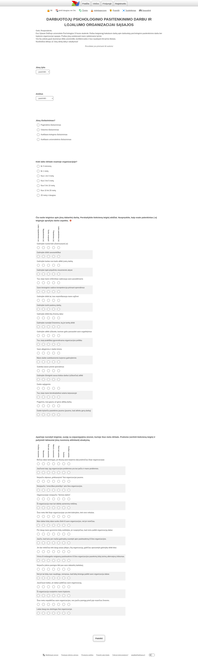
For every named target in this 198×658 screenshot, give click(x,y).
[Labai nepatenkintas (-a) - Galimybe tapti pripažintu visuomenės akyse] (38, 274)
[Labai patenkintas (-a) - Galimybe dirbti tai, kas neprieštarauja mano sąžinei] (58, 300)
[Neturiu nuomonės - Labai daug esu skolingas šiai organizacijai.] (53, 613)
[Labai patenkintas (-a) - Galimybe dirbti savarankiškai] (58, 256)
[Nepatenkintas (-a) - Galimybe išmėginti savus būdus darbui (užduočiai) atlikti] (43, 379)
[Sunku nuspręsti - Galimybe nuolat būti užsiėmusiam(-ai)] (48, 247)
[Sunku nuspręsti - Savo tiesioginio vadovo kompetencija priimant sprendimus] (48, 291)
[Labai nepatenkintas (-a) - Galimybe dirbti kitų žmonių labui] (38, 317)
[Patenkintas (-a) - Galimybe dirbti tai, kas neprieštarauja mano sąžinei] (53, 300)
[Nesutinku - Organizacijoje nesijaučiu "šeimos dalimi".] (43, 498)
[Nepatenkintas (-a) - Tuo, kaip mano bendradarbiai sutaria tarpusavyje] (43, 397)
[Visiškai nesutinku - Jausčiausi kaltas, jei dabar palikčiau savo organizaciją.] (38, 586)
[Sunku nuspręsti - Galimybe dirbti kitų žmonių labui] (48, 317)
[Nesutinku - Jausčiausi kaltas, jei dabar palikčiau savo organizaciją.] (43, 586)
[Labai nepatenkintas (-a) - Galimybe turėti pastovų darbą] (38, 309)
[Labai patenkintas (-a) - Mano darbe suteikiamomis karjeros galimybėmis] (58, 361)
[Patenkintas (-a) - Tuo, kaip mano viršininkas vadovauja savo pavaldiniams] (53, 282)
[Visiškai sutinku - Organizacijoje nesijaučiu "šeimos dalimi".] (68, 498)
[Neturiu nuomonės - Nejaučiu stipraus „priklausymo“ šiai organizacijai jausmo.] (53, 481)
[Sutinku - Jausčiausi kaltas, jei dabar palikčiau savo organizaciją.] (63, 586)
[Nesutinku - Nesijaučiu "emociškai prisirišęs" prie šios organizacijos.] (43, 490)
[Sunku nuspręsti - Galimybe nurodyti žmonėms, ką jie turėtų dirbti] (48, 326)
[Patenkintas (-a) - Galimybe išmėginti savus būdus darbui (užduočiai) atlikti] (53, 379)
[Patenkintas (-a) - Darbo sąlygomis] (53, 388)
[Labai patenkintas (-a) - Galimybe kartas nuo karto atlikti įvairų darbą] (58, 265)
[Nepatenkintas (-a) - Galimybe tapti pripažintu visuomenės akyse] (43, 274)
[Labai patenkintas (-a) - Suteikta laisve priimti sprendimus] (58, 370)
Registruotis (120, 4)
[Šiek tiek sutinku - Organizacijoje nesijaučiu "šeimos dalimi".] (58, 498)
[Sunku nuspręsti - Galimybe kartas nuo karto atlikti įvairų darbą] (48, 265)
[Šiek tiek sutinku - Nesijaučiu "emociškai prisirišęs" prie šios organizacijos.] (58, 490)
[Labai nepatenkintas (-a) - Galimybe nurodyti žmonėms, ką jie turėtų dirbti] (38, 326)
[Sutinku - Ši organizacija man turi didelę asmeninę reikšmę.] (63, 507)
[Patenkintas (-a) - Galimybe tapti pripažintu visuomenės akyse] (53, 274)
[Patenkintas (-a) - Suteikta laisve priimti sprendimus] (53, 370)
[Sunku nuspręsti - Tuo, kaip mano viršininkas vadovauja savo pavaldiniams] (48, 282)
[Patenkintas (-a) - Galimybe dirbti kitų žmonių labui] (53, 317)
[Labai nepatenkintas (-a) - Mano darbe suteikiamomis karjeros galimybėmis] (38, 361)
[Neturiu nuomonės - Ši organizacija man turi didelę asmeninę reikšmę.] (53, 507)
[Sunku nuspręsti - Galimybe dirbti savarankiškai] (48, 256)
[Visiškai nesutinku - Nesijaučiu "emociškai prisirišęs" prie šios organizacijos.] (38, 490)
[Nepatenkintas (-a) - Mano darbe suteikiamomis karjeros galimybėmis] (43, 361)
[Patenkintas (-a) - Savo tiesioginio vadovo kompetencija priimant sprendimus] (53, 291)
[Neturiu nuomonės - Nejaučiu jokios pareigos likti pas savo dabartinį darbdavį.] (53, 569)
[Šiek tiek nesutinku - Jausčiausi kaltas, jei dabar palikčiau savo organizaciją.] (48, 586)
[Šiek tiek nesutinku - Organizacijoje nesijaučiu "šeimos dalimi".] (48, 498)
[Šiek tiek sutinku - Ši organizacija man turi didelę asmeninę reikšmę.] (58, 507)
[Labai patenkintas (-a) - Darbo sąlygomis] (58, 388)
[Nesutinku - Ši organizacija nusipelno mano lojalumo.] (43, 595)
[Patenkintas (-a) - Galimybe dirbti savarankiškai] (53, 256)
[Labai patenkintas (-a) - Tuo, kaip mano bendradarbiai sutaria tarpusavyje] (58, 397)
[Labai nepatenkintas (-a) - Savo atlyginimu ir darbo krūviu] (38, 353)
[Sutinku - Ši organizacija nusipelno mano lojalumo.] (63, 595)
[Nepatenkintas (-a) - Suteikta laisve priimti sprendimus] (43, 370)
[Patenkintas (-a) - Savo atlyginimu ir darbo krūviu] (53, 353)
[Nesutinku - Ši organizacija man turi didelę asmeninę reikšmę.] (43, 507)
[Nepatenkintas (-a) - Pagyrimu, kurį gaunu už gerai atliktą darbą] (43, 405)
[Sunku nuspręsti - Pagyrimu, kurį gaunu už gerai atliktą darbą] (48, 405)
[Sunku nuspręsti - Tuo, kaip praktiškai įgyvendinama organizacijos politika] (48, 344)
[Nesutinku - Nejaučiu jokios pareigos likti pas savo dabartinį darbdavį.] (43, 569)
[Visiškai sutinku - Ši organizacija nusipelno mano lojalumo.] (68, 595)
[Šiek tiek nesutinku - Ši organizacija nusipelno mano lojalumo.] (48, 595)
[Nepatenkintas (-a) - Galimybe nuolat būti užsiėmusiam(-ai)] (43, 247)
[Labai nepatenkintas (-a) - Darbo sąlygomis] (38, 388)
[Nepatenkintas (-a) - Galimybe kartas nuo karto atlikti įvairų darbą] (43, 265)
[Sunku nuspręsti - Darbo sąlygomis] (48, 388)
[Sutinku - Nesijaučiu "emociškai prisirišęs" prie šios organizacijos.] (63, 490)
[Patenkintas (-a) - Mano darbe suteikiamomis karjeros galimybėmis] (53, 361)
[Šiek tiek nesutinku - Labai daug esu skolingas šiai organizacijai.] (48, 613)
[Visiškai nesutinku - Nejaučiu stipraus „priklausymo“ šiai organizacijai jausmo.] (38, 481)
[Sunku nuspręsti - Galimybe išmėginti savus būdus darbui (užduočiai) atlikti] (48, 379)
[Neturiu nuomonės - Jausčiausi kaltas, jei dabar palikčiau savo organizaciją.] (53, 586)
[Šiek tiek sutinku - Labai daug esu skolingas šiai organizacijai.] (58, 613)
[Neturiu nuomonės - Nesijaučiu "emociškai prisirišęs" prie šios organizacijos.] (53, 490)
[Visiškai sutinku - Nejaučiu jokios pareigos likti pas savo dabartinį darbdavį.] (68, 569)
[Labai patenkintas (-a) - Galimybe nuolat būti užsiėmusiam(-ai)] (58, 247)
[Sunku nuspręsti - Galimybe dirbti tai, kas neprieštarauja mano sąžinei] (48, 300)
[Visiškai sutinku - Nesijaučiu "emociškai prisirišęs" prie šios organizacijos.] (68, 490)
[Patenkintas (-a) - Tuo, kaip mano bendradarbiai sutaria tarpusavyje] (53, 397)
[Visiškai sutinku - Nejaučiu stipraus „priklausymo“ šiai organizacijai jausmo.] (68, 481)
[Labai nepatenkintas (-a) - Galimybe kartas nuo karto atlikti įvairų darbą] (38, 265)
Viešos (96, 4)
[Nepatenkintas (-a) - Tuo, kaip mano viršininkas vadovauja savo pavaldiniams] (43, 282)
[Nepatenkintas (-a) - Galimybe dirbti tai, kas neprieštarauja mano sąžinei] (43, 300)
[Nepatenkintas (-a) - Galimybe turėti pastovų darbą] (43, 309)
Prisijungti (107, 4)
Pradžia (85, 4)
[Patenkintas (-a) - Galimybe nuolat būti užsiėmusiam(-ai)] (53, 247)
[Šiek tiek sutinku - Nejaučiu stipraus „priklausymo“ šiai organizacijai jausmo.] (58, 481)
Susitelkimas (131, 10)
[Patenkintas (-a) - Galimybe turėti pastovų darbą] (53, 309)
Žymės (85, 10)
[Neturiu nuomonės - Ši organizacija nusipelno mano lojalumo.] (53, 595)
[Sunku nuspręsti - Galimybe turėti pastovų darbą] (48, 309)
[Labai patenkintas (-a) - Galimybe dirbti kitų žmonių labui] (58, 317)
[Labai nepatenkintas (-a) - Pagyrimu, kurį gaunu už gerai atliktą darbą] (38, 405)
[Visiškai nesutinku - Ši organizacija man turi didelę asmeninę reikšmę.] (38, 507)
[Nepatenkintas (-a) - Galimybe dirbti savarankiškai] (43, 256)
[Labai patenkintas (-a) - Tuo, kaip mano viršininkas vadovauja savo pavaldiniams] (58, 282)
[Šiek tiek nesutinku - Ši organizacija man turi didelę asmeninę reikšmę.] (48, 507)
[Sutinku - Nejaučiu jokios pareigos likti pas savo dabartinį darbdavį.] (63, 569)
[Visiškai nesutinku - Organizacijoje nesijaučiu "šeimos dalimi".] (38, 498)
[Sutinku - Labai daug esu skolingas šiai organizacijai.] (63, 613)
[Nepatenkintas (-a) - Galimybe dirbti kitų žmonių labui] (43, 317)
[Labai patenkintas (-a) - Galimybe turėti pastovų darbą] (58, 309)
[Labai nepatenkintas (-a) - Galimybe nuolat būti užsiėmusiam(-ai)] (38, 247)
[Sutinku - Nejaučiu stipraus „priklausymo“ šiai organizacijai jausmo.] (63, 481)
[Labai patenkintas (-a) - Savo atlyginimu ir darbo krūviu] (58, 353)
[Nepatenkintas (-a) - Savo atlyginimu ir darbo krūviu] (43, 353)
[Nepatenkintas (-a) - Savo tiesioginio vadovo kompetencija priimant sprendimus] (43, 291)
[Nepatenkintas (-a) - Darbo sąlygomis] (43, 388)
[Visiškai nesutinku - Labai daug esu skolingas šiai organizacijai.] (38, 613)
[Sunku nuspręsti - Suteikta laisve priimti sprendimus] (48, 370)
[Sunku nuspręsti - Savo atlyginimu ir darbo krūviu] (48, 353)
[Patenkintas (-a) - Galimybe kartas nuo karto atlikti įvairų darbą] (53, 265)
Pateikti (99, 638)
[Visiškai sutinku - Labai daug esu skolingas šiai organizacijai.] (68, 613)
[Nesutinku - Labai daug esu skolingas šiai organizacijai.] (43, 613)
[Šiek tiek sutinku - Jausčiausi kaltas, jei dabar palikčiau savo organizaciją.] (58, 586)
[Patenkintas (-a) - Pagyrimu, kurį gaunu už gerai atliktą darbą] (53, 405)
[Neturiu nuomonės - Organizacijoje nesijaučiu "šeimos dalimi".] (53, 498)
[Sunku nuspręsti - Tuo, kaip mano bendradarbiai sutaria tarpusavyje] (48, 397)
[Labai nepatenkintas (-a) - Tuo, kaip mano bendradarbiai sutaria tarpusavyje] (38, 397)
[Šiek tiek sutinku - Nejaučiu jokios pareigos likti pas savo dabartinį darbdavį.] (58, 569)
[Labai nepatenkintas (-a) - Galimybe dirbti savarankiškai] (38, 256)
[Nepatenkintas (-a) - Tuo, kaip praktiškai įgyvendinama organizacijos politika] (43, 344)
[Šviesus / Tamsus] (151, 655)
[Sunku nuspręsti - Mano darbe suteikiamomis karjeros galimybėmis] (48, 361)
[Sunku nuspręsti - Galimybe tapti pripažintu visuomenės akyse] (48, 274)
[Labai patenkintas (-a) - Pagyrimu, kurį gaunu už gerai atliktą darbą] (58, 405)
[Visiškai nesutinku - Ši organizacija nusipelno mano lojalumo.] (38, 595)
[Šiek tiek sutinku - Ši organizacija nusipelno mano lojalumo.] (58, 595)
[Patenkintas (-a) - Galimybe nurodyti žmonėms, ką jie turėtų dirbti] (53, 326)
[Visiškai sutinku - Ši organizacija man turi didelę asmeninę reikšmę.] (68, 507)
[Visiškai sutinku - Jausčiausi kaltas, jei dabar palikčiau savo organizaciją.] (68, 586)
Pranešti (116, 10)
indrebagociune (100, 10)
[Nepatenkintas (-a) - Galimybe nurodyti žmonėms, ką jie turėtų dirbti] (43, 326)
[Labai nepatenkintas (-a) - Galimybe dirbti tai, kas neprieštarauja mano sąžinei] (38, 300)
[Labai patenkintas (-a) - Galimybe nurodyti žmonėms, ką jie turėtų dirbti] (58, 326)
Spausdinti (146, 10)
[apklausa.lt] (75, 3)
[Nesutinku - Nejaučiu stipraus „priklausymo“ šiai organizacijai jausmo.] (43, 481)
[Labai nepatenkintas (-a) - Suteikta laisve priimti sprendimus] (38, 370)
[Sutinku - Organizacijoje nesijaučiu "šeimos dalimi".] (63, 498)
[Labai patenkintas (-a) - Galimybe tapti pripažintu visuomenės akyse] (58, 274)
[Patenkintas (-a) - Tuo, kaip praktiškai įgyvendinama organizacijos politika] (53, 344)
